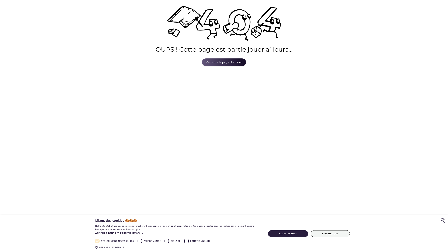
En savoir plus (133, 229)
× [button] (444, 222)
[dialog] (224, 233)
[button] (178, 233)
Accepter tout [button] (288, 233)
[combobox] (443, 219)
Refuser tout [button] (330, 233)
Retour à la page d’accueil (224, 62)
